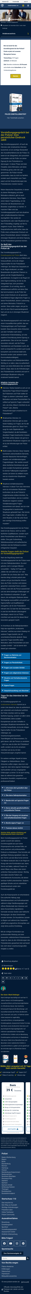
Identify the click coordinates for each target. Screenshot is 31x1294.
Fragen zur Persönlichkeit (13, 663)
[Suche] (27, 1258)
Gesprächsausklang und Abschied (16, 691)
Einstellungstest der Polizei (10, 255)
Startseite (3, 22)
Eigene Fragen (9, 685)
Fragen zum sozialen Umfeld (14, 668)
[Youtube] (10, 1243)
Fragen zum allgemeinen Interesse (16, 673)
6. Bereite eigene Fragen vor (14, 823)
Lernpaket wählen (13, 117)
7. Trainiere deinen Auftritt (13, 828)
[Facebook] (4, 1243)
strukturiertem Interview (9, 704)
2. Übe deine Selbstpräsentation (15, 795)
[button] (23, 5)
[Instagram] (17, 1243)
